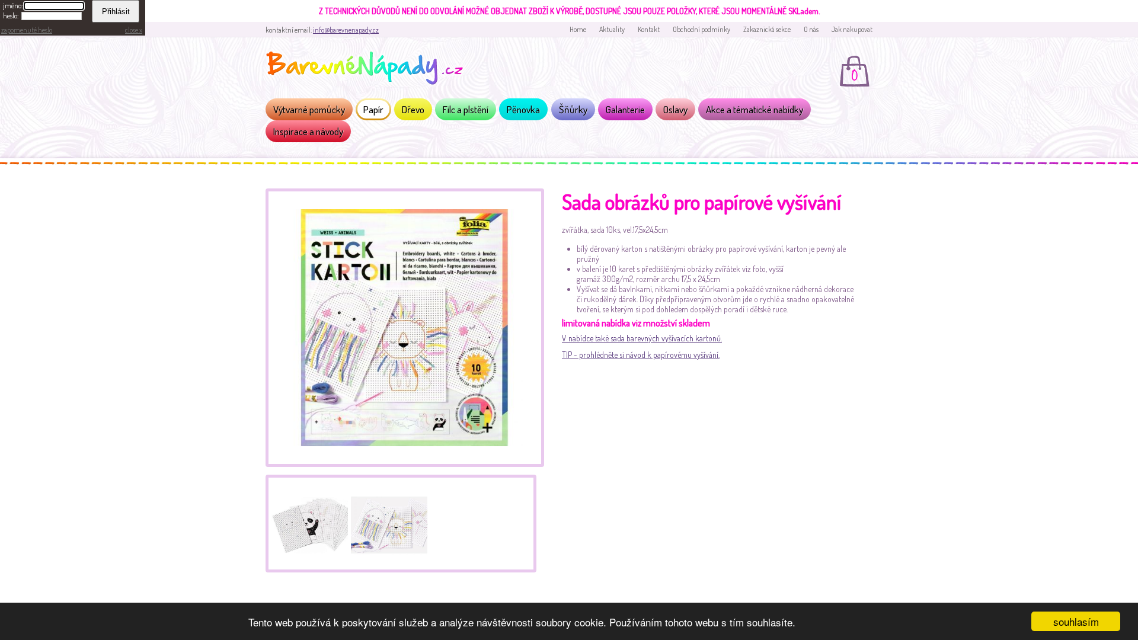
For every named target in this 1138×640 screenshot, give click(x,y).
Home (578, 29)
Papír (373, 109)
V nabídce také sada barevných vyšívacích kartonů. (642, 338)
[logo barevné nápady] (368, 70)
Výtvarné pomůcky (309, 109)
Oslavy (675, 109)
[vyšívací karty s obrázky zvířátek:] (405, 464)
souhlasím (1076, 621)
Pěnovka (523, 109)
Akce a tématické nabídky (754, 109)
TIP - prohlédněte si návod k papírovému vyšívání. (641, 355)
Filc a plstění (465, 109)
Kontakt (649, 29)
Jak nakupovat (852, 29)
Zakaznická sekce (767, 29)
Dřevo (413, 109)
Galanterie (625, 109)
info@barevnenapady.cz (346, 29)
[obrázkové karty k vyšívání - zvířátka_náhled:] (308, 522)
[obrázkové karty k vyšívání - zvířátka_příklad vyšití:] (387, 522)
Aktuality (612, 29)
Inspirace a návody (308, 131)
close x (133, 29)
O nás (811, 29)
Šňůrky (573, 109)
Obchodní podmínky (701, 29)
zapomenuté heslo (26, 29)
